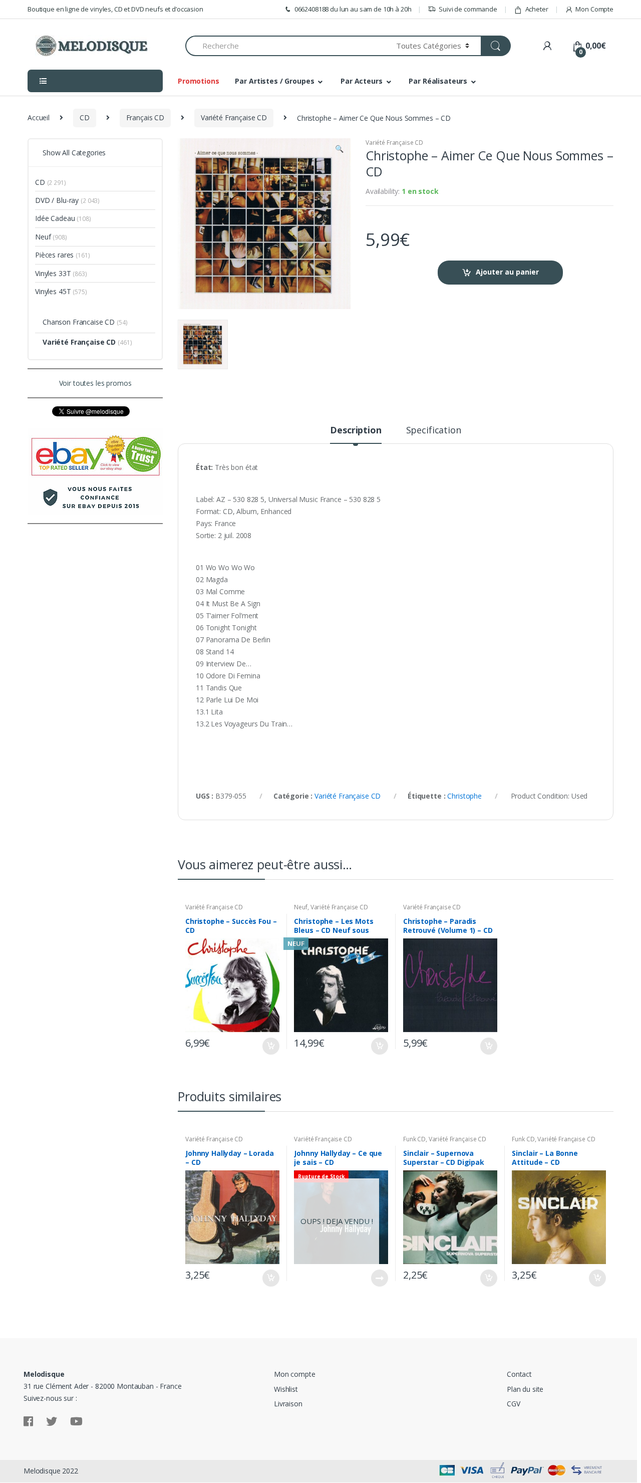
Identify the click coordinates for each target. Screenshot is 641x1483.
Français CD (145, 117)
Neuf (300, 907)
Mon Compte (594, 9)
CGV (513, 1403)
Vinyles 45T (53, 291)
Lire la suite (379, 1278)
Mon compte (294, 1374)
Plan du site (525, 1389)
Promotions (198, 81)
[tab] (355, 434)
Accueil (39, 117)
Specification (433, 430)
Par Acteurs (361, 81)
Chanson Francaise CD (79, 322)
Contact (519, 1374)
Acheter (536, 9)
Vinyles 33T (53, 273)
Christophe (464, 796)
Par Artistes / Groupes (274, 81)
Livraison (288, 1403)
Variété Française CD (234, 117)
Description (355, 430)
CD (85, 117)
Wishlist (286, 1389)
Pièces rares (54, 255)
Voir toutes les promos (95, 383)
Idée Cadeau (55, 218)
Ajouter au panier (507, 272)
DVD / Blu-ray (57, 200)
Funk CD (414, 1139)
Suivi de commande (468, 9)
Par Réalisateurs (438, 81)
